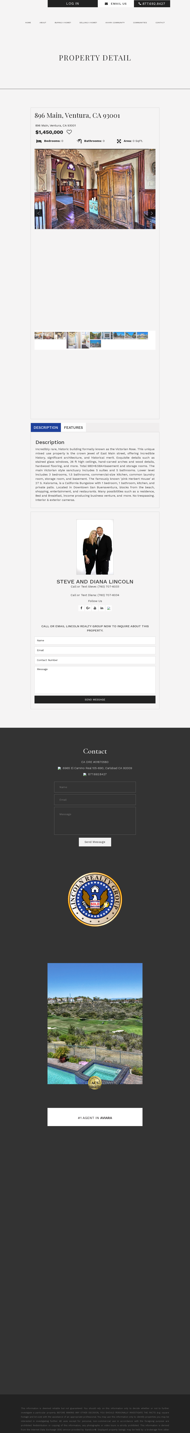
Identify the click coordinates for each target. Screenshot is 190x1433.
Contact (160, 22)
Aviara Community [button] (115, 22)
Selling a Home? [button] (88, 22)
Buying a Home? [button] (63, 22)
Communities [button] (140, 22)
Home (28, 22)
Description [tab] (46, 427)
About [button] (43, 22)
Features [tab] (73, 427)
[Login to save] (68, 132)
